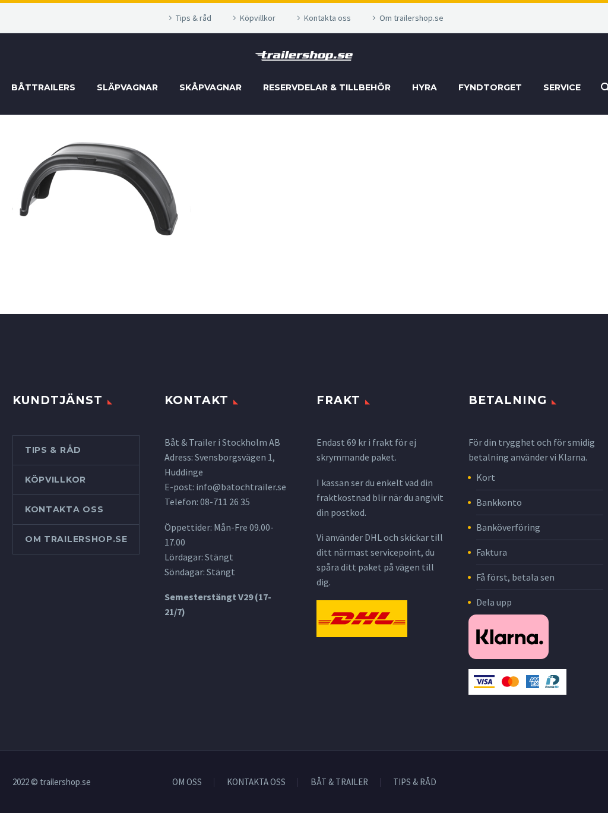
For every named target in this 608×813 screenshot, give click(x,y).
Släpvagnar (127, 87)
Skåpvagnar (210, 87)
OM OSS (187, 782)
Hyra (424, 87)
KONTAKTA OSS (256, 782)
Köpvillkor (258, 17)
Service (562, 87)
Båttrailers (43, 87)
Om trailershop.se (411, 17)
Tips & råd (193, 17)
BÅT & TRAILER (339, 782)
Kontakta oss (327, 17)
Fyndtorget (490, 87)
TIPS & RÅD (414, 782)
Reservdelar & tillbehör (327, 87)
